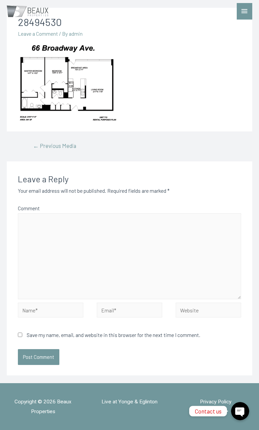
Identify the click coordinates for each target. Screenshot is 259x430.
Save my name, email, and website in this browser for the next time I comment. (113, 335)
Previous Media (54, 145)
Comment (29, 208)
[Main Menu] (244, 11)
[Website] (208, 311)
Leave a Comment (38, 33)
